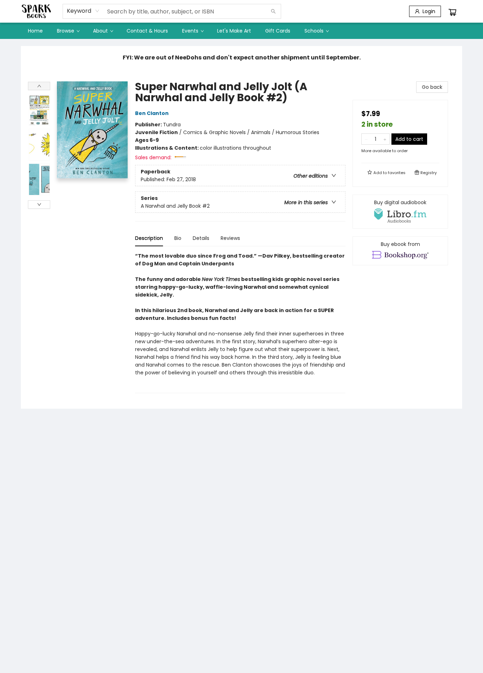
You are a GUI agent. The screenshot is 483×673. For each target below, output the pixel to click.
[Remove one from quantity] (366, 139)
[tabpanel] (240, 322)
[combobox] (83, 11)
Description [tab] (149, 238)
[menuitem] (35, 31)
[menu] (241, 31)
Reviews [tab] (230, 238)
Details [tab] (201, 238)
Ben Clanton (152, 113)
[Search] (273, 11)
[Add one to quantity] (384, 139)
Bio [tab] (177, 238)
